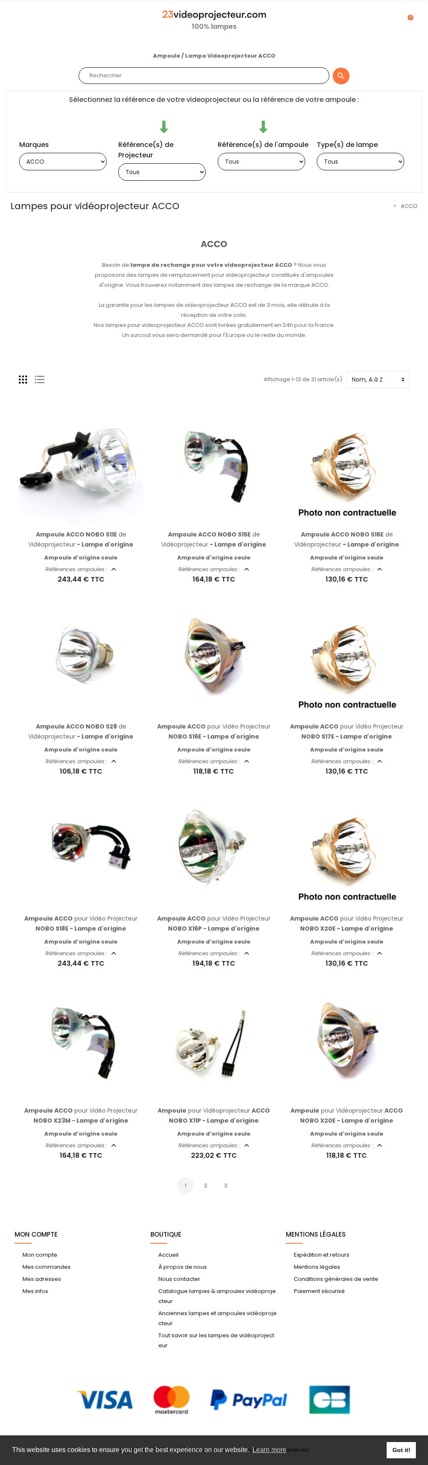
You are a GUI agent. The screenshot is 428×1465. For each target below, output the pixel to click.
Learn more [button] (269, 1449)
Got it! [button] (401, 1450)
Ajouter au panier (72, 520)
